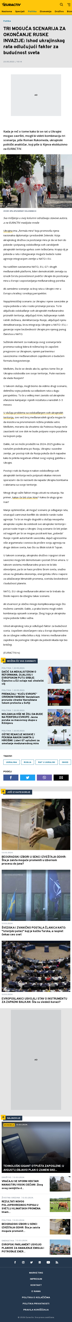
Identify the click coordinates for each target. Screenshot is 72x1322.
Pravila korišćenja (36, 1310)
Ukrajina (8, 230)
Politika (7, 21)
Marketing (36, 1273)
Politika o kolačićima (36, 1297)
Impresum (36, 1279)
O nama (36, 1291)
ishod (65, 762)
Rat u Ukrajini (46, 762)
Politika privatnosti (36, 1303)
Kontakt (36, 1285)
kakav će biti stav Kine (25, 497)
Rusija (27, 762)
